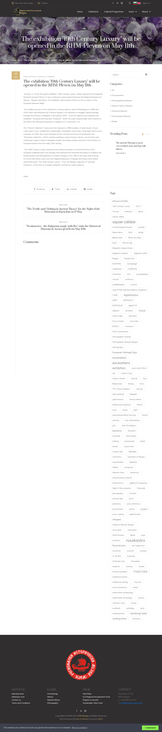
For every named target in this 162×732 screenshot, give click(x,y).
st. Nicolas (116, 556)
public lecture (135, 514)
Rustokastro (119, 545)
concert (115, 279)
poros (131, 498)
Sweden (129, 566)
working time (138, 613)
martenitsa (117, 462)
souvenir (130, 551)
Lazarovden (129, 446)
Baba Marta (117, 232)
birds (140, 232)
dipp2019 (133, 305)
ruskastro (116, 540)
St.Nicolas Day (118, 561)
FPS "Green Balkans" (121, 389)
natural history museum (122, 477)
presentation (117, 509)
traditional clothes (119, 577)
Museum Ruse (118, 472)
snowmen (116, 551)
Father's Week (118, 378)
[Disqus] (63, 280)
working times (119, 618)
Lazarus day (117, 451)
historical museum (121, 404)
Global (114, 121)
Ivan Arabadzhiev (132, 420)
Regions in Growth (90, 700)
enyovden (134, 321)
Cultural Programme (113, 11)
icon (114, 409)
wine (142, 608)
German (139, 389)
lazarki (115, 446)
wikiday (130, 608)
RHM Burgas (83, 716)
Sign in (145, 3)
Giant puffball (118, 394)
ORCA (100, 719)
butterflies (116, 263)
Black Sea (117, 237)
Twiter (57, 189)
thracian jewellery (119, 571)
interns (145, 415)
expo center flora (139, 368)
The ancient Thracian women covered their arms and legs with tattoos (131, 146)
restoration (132, 530)
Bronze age (127, 243)
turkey (135, 587)
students (116, 566)
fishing (131, 383)
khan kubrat (131, 436)
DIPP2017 (128, 300)
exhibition (119, 368)
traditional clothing (120, 582)
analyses (128, 211)
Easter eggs (117, 316)
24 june (115, 211)
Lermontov (117, 457)
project (144, 509)
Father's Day (126, 373)
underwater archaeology (122, 592)
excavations (121, 363)
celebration (117, 269)
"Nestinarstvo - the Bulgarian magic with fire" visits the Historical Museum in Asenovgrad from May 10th (63, 228)
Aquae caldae (118, 216)
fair (113, 373)
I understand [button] (150, 728)
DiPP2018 (117, 305)
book (114, 243)
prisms (132, 509)
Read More (121, 153)
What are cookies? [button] (79, 728)
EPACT (115, 326)
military (115, 467)
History (50, 697)
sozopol (143, 551)
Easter (142, 310)
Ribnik (132, 535)
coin (128, 274)
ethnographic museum (121, 337)
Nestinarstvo (117, 483)
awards (141, 227)
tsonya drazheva (119, 587)
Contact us (16, 700)
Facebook (40, 189)
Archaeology (52, 693)
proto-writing (118, 514)
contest (133, 284)
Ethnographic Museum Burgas (125, 342)
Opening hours (18, 693)
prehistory (116, 504)
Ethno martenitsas (120, 331)
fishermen (117, 383)
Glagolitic (133, 394)
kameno (117, 430)
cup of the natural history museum (129, 289)
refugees (116, 519)
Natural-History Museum (122, 106)
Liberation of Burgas (136, 457)
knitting (115, 441)
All (113, 90)
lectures (133, 451)
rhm (25, 77)
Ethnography (52, 703)
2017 (138, 206)
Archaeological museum (122, 227)
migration (133, 462)
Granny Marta (135, 399)
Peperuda (141, 488)
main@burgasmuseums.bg (131, 703)
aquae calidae (123, 222)
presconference (133, 504)
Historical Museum (36, 77)
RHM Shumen (118, 535)
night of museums (138, 483)
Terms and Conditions (21, 703)
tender (141, 566)
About (145, 11)
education (133, 316)
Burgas (115, 258)
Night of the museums (121, 488)
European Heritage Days (124, 352)
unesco (141, 598)
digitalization (131, 294)
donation (129, 310)
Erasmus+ (129, 326)
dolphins (115, 310)
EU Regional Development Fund (96, 697)
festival (134, 378)
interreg (115, 420)
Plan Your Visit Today (24, 3)
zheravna (136, 618)
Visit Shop (87, 693)
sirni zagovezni (138, 545)
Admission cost (18, 697)
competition (142, 274)
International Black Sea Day (124, 415)
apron (140, 211)
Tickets (44, 3)
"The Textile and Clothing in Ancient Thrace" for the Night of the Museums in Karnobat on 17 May (63, 210)
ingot (135, 410)
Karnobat (132, 430)
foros (142, 383)
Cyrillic (115, 295)
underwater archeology (122, 598)
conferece (129, 279)
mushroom (134, 472)
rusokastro (135, 540)
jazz (114, 425)
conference (118, 284)
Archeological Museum (121, 116)
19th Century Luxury (121, 206)
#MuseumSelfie (120, 201)
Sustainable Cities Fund (92, 703)
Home (14, 60)
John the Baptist (129, 425)
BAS (130, 232)
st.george (131, 556)
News (80, 11)
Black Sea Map (134, 237)
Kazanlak (116, 436)
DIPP (114, 300)
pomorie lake (117, 498)
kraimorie (129, 441)
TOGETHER (140, 571)
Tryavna (137, 582)
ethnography (117, 347)
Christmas (116, 274)
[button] (142, 134)
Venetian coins (118, 603)
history (140, 404)
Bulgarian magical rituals (122, 248)
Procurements (118, 95)
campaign (132, 263)
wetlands (116, 608)
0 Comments (50, 77)
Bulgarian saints (140, 253)
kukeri (142, 441)
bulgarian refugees (120, 253)
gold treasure (117, 399)
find (144, 378)
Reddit (89, 189)
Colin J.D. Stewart (81, 719)
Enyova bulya (118, 321)
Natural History (53, 700)
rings (143, 535)
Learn (131, 11)
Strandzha (135, 561)
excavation (119, 357)
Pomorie (132, 493)
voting (133, 603)
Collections (93, 11)
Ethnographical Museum (122, 100)
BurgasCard (129, 258)
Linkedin (73, 189)
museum (128, 467)
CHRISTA (132, 269)
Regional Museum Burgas (123, 524)
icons (124, 409)
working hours (118, 613)
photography (117, 493)
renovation (117, 530)
